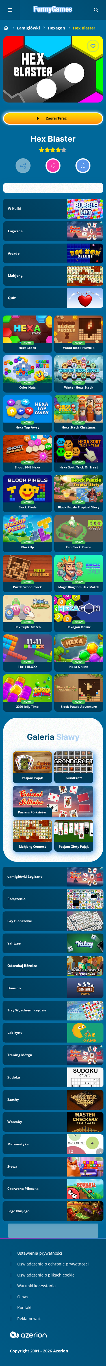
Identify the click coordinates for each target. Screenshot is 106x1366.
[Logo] (53, 10)
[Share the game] (23, 165)
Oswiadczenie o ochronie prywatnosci (53, 1264)
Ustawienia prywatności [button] (39, 1253)
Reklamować (29, 1318)
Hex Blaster (84, 28)
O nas (22, 1296)
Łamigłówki (28, 28)
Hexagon (56, 28)
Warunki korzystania (36, 1285)
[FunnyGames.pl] (6, 28)
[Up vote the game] (82, 165)
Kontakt (24, 1307)
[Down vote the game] (53, 165)
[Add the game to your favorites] (93, 46)
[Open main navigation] (10, 10)
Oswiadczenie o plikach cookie (46, 1275)
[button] (96, 10)
